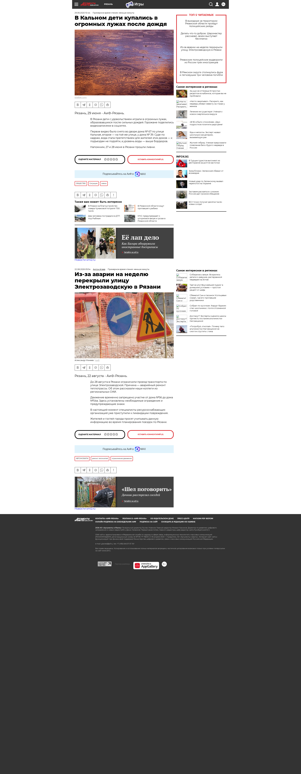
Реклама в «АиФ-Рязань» (134, 519)
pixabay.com (81, 97)
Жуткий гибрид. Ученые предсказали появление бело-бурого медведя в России (208, 145)
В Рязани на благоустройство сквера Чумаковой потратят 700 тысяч (104, 208)
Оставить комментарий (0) (151, 159)
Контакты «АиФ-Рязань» (107, 519)
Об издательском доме (162, 519)
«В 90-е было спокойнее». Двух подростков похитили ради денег (206, 123)
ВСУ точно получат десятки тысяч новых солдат (205, 203)
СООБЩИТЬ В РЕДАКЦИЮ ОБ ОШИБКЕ (178, 522)
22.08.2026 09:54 (82, 269)
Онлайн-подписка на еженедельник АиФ (115, 522)
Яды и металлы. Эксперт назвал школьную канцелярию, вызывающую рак (205, 135)
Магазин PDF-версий (203, 519)
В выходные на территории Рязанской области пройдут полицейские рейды (201, 24)
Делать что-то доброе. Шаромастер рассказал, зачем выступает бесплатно (201, 36)
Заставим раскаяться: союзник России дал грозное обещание (204, 193)
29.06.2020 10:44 (82, 13)
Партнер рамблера (122, 564)
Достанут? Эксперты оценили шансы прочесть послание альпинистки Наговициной (208, 318)
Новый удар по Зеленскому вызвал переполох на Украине (206, 182)
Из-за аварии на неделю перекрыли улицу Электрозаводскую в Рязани (201, 48)
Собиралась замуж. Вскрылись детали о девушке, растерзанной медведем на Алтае (206, 277)
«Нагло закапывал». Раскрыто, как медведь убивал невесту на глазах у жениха (207, 103)
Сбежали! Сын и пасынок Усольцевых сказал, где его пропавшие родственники (208, 298)
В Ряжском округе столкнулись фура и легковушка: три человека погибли (201, 73)
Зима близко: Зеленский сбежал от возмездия (206, 172)
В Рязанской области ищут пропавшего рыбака (151, 207)
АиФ (97, 360)
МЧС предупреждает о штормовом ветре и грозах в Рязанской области (151, 218)
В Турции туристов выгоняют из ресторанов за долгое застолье (204, 162)
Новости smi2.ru (85, 259)
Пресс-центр (183, 519)
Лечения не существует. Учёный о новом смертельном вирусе (206, 112)
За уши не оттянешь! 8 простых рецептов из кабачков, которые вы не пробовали (208, 93)
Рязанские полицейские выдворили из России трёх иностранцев (201, 61)
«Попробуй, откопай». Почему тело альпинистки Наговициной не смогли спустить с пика (207, 329)
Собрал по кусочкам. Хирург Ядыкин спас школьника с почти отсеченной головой (208, 308)
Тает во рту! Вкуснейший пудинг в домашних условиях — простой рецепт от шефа (206, 287)
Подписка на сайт (149, 522)
